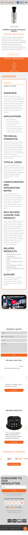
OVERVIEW (7, 58)
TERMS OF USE (4, 528)
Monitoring (7, 34)
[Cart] (23, 2)
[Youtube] (22, 503)
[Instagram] (10, 503)
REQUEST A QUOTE (18, 58)
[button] (2, 377)
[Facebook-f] (14, 503)
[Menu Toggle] (26, 2)
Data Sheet (14, 66)
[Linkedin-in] (6, 503)
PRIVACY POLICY (16, 528)
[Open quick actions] (25, 529)
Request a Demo (14, 70)
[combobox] (2, 336)
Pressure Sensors (18, 34)
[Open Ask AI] (18, 2)
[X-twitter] (18, 503)
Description (7, 82)
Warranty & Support (10, 86)
